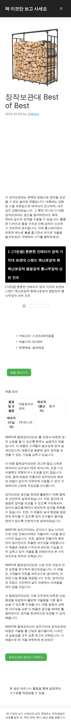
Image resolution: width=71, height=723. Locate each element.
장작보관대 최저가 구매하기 (26, 657)
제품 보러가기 (19, 372)
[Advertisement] (35, 158)
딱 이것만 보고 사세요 (26, 8)
